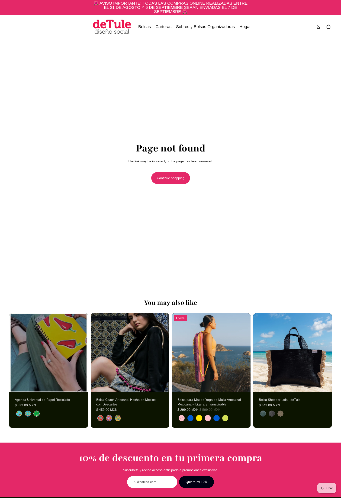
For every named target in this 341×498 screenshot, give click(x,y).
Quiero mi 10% (196, 482)
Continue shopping (170, 178)
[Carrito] (328, 27)
